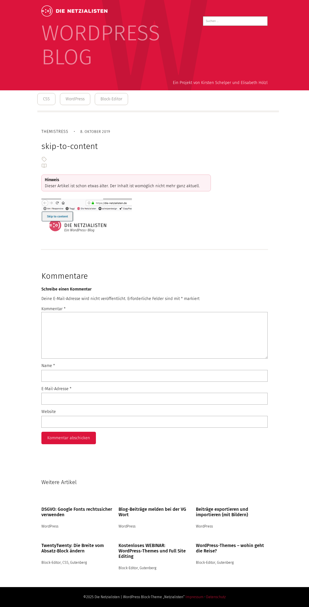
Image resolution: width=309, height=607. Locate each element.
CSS (46, 98)
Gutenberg (78, 562)
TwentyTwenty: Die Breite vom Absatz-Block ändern (72, 548)
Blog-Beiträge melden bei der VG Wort (152, 511)
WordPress (75, 98)
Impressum (194, 597)
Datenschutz (216, 597)
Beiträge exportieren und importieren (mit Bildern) (222, 511)
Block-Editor (111, 98)
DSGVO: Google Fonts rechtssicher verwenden (76, 511)
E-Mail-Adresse (56, 388)
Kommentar (53, 308)
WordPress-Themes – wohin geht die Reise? (230, 548)
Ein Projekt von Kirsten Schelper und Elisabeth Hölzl (220, 82)
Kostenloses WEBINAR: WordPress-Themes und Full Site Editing (152, 551)
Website (48, 411)
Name (48, 365)
